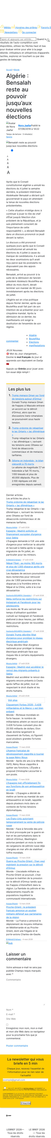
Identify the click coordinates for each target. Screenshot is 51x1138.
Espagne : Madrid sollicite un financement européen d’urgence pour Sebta (23, 534)
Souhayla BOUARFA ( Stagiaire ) (19, 595)
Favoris (46, 27)
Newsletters (11, 32)
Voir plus (12, 700)
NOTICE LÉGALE (29, 1088)
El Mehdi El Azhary (13, 560)
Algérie (33, 335)
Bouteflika (34, 338)
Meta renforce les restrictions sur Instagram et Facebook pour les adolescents (24, 602)
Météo (7, 27)
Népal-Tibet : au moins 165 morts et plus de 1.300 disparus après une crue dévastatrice (25, 566)
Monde (16, 70)
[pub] (9, 942)
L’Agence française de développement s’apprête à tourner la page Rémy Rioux (25, 754)
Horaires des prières (26, 27)
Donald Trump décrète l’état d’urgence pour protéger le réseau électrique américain (24, 638)
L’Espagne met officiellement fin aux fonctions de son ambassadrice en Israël (25, 786)
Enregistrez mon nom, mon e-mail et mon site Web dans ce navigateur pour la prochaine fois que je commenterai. (25, 1033)
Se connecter (29, 32)
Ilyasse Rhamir (12, 747)
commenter (12, 341)
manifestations (37, 345)
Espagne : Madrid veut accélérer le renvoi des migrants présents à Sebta (24, 670)
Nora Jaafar (24, 125)
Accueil (9, 70)
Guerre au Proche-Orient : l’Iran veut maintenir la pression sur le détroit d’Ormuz (25, 864)
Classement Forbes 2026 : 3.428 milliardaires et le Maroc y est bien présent (24, 708)
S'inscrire (25, 1103)
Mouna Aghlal (11, 527)
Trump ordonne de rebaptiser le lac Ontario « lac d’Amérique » (28, 431)
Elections (34, 342)
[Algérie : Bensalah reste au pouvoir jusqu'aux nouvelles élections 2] (25, 144)
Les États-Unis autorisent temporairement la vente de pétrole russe (25, 822)
